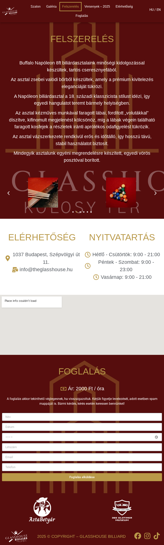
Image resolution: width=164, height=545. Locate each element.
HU (151, 10)
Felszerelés (70, 6)
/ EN (157, 10)
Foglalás (82, 15)
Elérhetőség (124, 6)
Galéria (51, 6)
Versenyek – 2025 (97, 6)
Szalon (36, 6)
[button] (8, 193)
